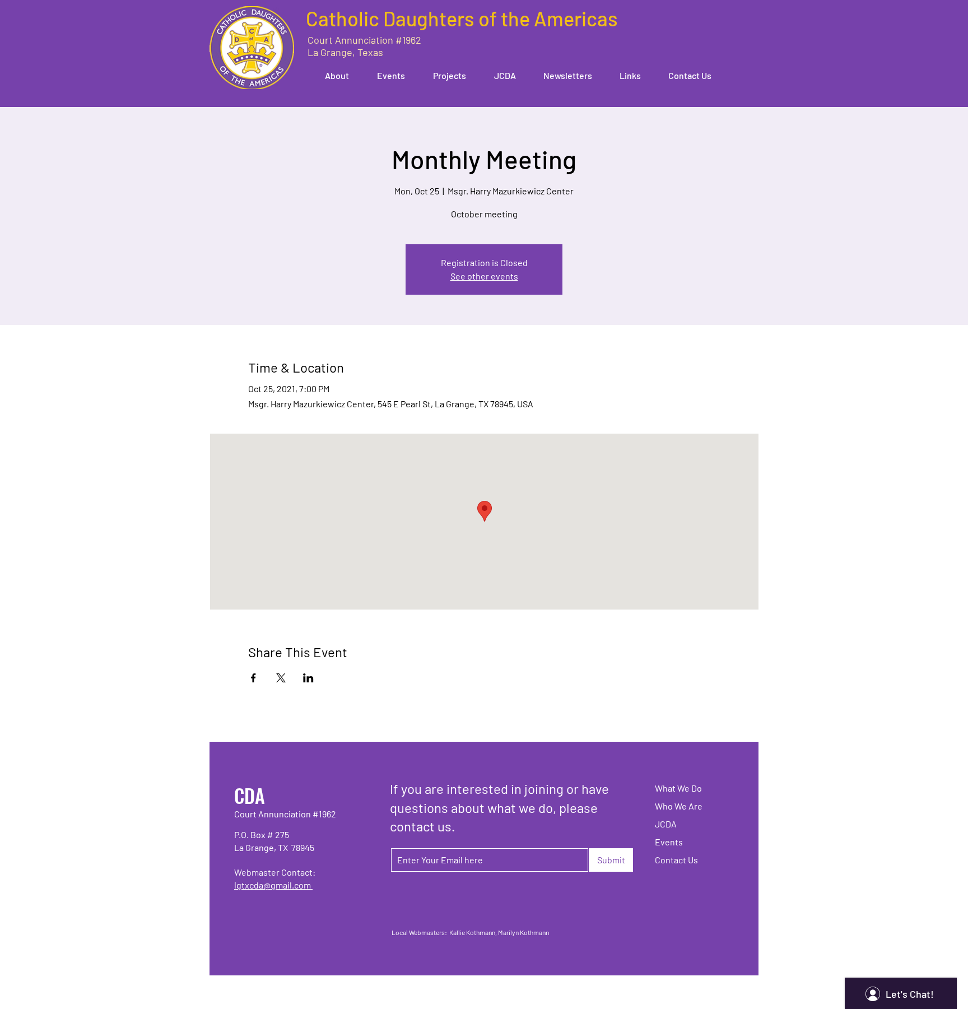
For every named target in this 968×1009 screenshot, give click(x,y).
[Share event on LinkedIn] (308, 677)
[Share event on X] (281, 677)
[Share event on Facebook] (253, 677)
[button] (331, 75)
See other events (484, 276)
